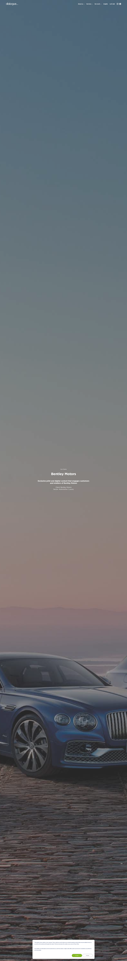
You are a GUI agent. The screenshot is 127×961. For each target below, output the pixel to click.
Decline (87, 955)
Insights (105, 4)
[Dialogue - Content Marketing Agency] (12, 4)
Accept (76, 955)
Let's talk (112, 4)
